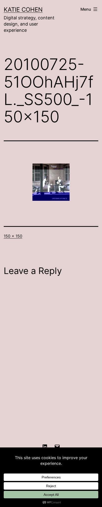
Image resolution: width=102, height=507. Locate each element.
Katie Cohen (23, 9)
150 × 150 (13, 236)
